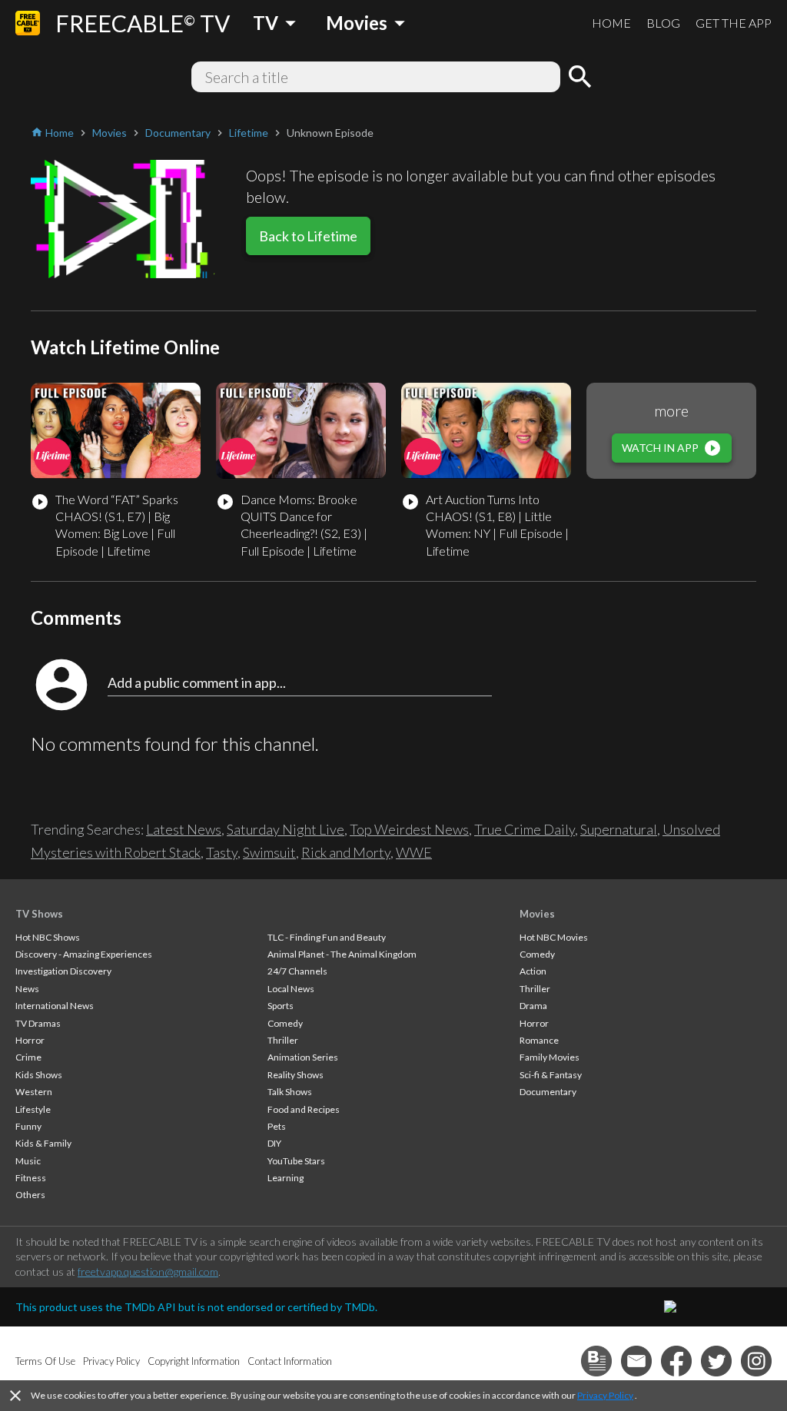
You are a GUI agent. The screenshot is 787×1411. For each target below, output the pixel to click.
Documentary (548, 1091)
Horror (30, 1040)
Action (533, 971)
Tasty (221, 852)
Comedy (285, 1023)
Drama (533, 1005)
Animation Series (302, 1057)
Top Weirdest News (409, 829)
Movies (537, 914)
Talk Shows (289, 1091)
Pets (276, 1126)
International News (54, 1005)
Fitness (30, 1178)
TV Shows (39, 914)
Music (28, 1161)
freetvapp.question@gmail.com (148, 1271)
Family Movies (549, 1057)
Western (33, 1091)
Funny (28, 1126)
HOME (611, 22)
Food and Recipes (303, 1109)
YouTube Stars (296, 1161)
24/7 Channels (297, 971)
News (27, 988)
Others (30, 1194)
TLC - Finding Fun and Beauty (326, 937)
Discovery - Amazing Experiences (83, 954)
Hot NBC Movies (554, 937)
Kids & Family (43, 1143)
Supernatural (618, 829)
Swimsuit (269, 852)
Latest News (183, 829)
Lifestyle (33, 1109)
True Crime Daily (524, 829)
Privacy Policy (605, 1395)
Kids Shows (38, 1075)
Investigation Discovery (63, 971)
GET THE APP (734, 22)
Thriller (282, 1040)
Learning (285, 1178)
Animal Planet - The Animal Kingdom (342, 954)
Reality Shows (295, 1075)
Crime (28, 1057)
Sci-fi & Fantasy (551, 1075)
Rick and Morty (345, 852)
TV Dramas (38, 1023)
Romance (539, 1040)
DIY (274, 1143)
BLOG (663, 22)
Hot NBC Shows (47, 937)
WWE (414, 852)
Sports (280, 1005)
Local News (290, 988)
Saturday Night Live (285, 829)
